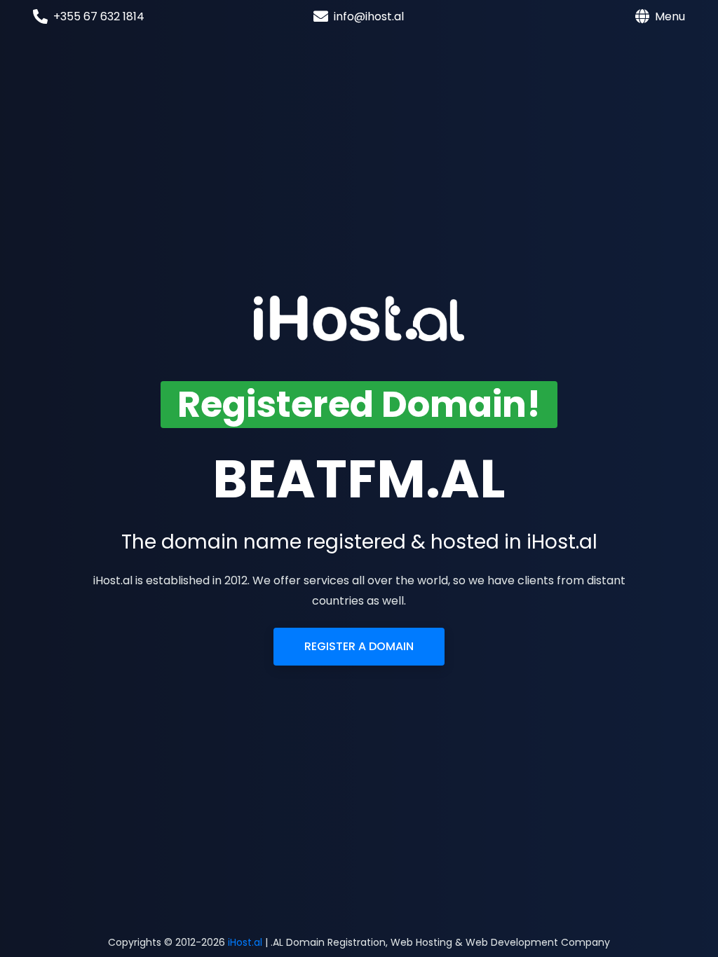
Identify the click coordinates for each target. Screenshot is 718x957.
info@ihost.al (369, 16)
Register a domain (359, 646)
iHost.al (245, 942)
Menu (670, 16)
